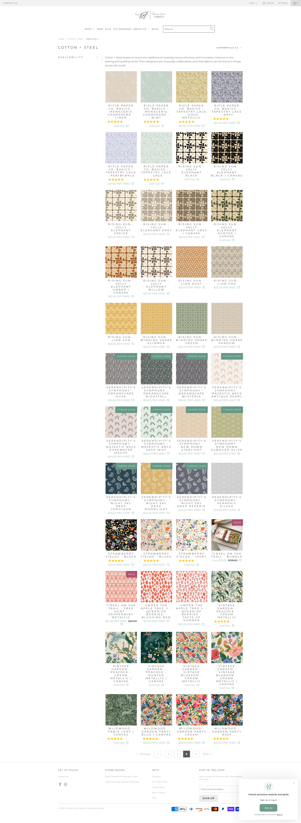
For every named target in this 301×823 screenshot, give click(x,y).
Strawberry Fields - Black (121, 535)
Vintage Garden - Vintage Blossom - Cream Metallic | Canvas (227, 647)
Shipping (156, 776)
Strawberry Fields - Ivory (192, 535)
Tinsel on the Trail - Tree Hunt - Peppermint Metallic (121, 586)
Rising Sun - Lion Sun (121, 318)
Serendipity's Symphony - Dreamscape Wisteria (192, 368)
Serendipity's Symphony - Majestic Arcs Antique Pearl (227, 368)
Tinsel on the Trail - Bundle (227, 535)
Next (206, 754)
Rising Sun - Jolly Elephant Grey (156, 205)
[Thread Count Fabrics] (150, 15)
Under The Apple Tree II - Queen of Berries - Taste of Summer (192, 586)
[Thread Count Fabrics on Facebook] (60, 785)
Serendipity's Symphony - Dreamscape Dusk (121, 368)
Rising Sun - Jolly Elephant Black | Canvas (227, 147)
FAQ (154, 798)
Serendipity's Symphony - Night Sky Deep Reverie (192, 478)
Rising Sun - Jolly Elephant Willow (156, 262)
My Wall (283, 3)
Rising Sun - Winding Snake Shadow (227, 318)
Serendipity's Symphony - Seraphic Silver (227, 478)
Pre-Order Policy (160, 782)
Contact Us (10, 3)
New (100, 29)
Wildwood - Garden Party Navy (227, 709)
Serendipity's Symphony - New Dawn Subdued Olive (227, 422)
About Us (140, 29)
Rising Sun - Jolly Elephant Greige (121, 205)
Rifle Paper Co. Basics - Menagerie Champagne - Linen (121, 87)
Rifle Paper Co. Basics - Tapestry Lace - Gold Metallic (192, 87)
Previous (144, 754)
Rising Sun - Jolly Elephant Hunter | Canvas (227, 205)
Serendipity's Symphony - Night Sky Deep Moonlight (156, 478)
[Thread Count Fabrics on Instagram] (65, 785)
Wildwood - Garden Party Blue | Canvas (156, 709)
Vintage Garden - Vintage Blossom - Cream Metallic (192, 647)
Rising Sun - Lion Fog (227, 262)
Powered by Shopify (95, 808)
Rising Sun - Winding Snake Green (192, 318)
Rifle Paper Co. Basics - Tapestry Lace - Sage (156, 147)
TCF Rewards (122, 29)
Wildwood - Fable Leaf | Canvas (121, 709)
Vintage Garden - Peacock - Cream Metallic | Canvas (121, 647)
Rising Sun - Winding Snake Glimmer (156, 318)
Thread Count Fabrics (75, 808)
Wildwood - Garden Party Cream (192, 709)
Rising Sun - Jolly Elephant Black (192, 147)
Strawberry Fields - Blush (156, 535)
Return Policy (158, 792)
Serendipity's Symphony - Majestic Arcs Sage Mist (156, 422)
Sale (108, 29)
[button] (115, 121)
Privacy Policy (158, 787)
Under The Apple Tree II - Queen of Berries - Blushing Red (156, 586)
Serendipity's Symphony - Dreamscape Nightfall (156, 368)
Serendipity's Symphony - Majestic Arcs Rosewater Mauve (121, 422)
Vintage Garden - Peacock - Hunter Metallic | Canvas (156, 647)
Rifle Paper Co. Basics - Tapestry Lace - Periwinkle (121, 147)
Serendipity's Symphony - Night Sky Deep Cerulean (121, 478)
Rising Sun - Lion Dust (192, 262)
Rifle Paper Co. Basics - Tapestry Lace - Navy (227, 87)
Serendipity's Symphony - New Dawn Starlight (192, 422)
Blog (155, 29)
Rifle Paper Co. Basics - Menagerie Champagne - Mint (156, 87)
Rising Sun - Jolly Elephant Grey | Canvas (192, 205)
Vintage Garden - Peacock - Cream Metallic (227, 586)
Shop (88, 29)
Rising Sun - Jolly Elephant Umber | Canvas (121, 262)
